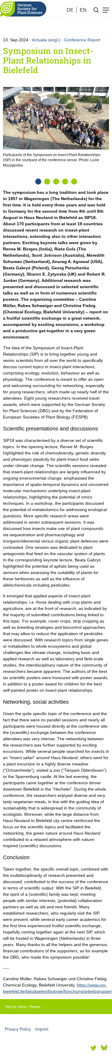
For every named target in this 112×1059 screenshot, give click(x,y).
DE (70, 10)
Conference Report (82, 39)
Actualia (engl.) (46, 39)
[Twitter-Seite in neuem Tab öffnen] (93, 1048)
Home (34, 1006)
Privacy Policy (18, 1029)
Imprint (41, 1029)
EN (83, 10)
